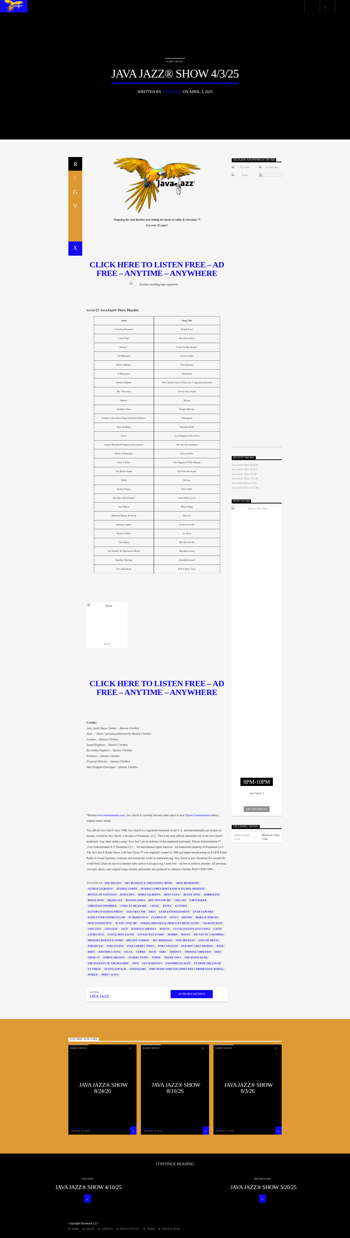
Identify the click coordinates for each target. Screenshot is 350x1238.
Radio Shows (175, 61)
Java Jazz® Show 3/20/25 (263, 1187)
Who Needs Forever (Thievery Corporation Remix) (186, 969)
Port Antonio (168, 946)
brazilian (115, 900)
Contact (107, 1228)
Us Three (94, 969)
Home (75, 1228)
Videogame (138, 969)
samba (140, 952)
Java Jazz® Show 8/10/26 (245, 469)
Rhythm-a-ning (109, 952)
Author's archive (191, 993)
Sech (152, 952)
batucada (127, 894)
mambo (173, 934)
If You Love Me (126, 923)
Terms (151, 1228)
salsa (128, 952)
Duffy (167, 906)
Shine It (94, 957)
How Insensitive (100, 923)
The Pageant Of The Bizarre (108, 963)
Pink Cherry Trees (140, 946)
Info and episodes (256, 809)
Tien (135, 963)
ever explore (203, 911)
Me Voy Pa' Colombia (209, 934)
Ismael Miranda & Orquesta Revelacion (170, 923)
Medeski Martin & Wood (105, 940)
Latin (218, 929)
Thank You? (172, 957)
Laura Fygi (96, 934)
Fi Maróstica (138, 917)
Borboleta (212, 894)
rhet (91, 952)
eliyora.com (136, 911)
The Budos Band (196, 957)
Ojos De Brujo (209, 940)
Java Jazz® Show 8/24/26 (245, 465)
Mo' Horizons (162, 940)
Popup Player (171, 1228)
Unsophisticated (178, 963)
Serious (175, 952)
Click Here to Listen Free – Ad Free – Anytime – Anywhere (157, 688)
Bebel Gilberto (149, 894)
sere (163, 952)
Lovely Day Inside (151, 934)
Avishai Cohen (126, 889)
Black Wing (192, 894)
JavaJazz (111, 929)
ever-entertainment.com (111, 815)
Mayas (185, 934)
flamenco (158, 917)
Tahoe (156, 957)
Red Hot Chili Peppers (197, 946)
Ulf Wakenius (152, 963)
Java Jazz (172, 91)
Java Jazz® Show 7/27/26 (245, 478)
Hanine (187, 917)
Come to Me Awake (133, 906)
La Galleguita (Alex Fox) (191, 929)
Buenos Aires (135, 900)
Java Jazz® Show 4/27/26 (245, 487)
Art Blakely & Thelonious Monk (148, 883)
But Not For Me (160, 900)
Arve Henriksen (187, 883)
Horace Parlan (207, 917)
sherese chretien (198, 952)
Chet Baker (198, 900)
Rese (220, 946)
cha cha (180, 900)
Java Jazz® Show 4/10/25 (88, 1187)
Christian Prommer (102, 906)
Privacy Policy (130, 1228)
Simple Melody (114, 957)
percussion (115, 946)
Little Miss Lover (121, 934)
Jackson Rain (212, 923)
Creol (154, 906)
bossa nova (96, 900)
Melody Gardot (138, 940)
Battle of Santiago (102, 894)
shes (218, 952)
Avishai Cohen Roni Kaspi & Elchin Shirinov (173, 889)
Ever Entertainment (174, 911)
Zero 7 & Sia (109, 974)
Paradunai (96, 946)
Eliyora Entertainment (197, 815)
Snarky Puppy (138, 957)
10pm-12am (241, 835)
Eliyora (181, 906)
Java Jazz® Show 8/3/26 (244, 474)
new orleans (185, 940)
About (90, 1228)
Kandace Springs (143, 929)
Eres (152, 911)
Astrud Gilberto (100, 889)
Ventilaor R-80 (115, 969)
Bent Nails (172, 894)
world (93, 974)
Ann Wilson (112, 883)
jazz (124, 929)
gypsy (174, 917)
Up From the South (207, 963)
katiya (165, 929)
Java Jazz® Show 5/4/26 (244, 483)
